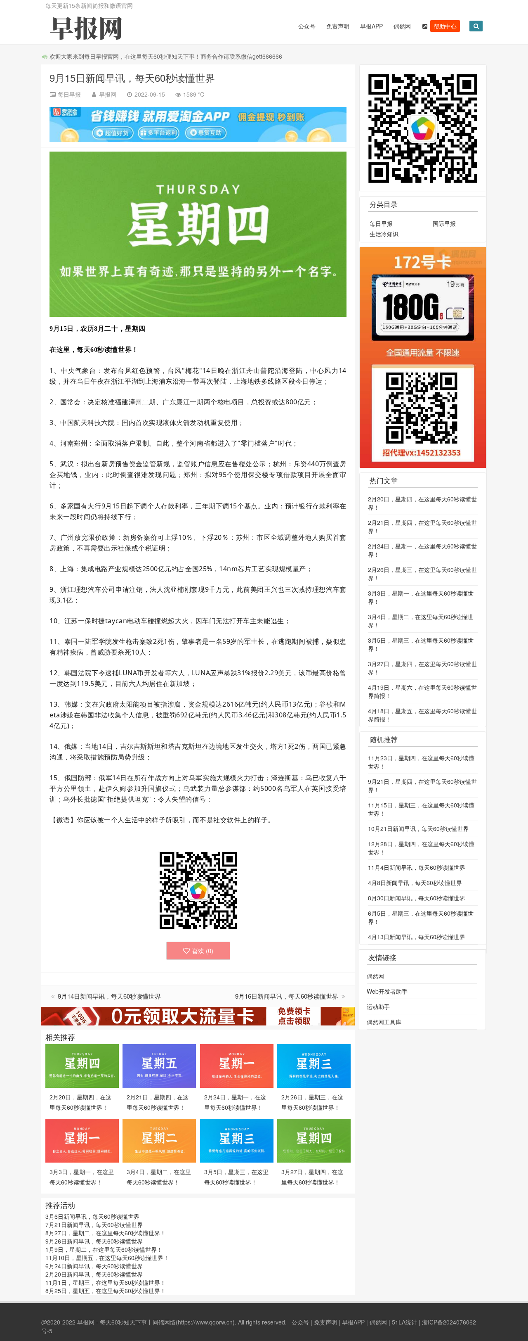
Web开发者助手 (387, 991)
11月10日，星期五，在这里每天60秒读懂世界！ (107, 1257)
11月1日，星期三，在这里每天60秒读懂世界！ (105, 1282)
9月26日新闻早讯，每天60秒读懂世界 (94, 1241)
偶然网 (402, 26)
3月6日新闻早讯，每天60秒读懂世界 (92, 1216)
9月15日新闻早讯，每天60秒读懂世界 (132, 77)
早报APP (371, 26)
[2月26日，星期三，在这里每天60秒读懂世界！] (314, 1065)
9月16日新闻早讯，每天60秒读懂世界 (287, 996)
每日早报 (381, 223)
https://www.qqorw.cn (205, 1322)
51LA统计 (404, 1322)
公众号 (307, 26)
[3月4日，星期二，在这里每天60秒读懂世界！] (159, 1140)
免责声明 (337, 26)
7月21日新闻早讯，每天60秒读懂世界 (94, 1224)
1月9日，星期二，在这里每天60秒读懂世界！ (104, 1249)
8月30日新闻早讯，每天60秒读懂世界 (416, 898)
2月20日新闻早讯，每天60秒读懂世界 (94, 1274)
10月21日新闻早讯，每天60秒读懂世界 (418, 828)
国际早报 (444, 223)
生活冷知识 (384, 234)
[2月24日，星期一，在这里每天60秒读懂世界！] (236, 1065)
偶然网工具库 (384, 1022)
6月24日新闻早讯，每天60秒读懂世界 (94, 1266)
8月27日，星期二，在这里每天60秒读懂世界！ (105, 1233)
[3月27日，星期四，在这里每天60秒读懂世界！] (314, 1140)
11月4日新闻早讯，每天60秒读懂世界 (416, 867)
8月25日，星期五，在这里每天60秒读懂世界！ (105, 1290)
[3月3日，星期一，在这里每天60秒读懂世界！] (82, 1140)
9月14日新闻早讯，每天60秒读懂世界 (109, 996)
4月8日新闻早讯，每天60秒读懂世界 (415, 882)
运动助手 (378, 1006)
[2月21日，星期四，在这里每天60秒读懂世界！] (159, 1065)
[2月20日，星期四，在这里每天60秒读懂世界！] (82, 1065)
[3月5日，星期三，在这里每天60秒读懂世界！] (236, 1140)
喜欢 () (202, 950)
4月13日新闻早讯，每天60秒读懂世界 (416, 937)
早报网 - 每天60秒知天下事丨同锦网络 (126, 1322)
